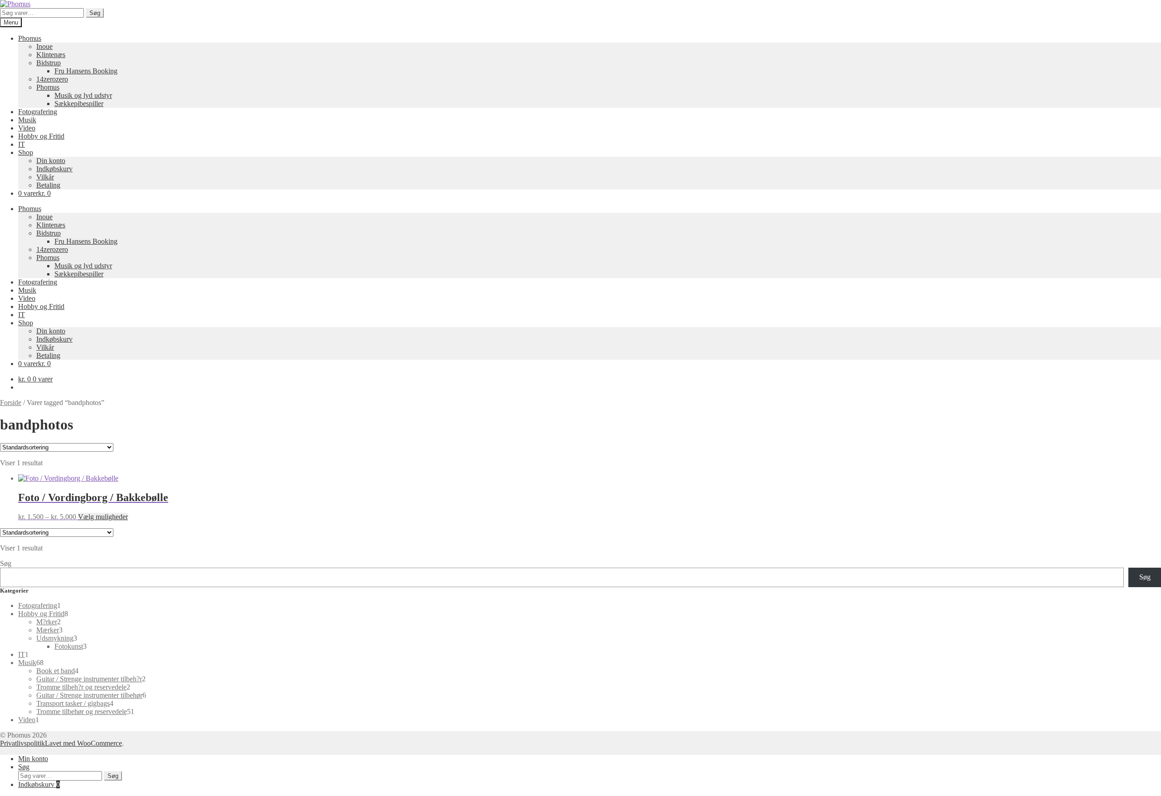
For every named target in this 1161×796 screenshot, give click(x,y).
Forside (10, 402)
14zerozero (52, 79)
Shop (25, 152)
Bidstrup (48, 63)
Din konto (50, 160)
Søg (94, 13)
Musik (27, 120)
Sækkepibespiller (78, 103)
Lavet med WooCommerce (83, 743)
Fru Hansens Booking (85, 71)
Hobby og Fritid (41, 136)
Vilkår (45, 177)
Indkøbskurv (54, 169)
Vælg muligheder (103, 517)
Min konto (33, 758)
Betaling (48, 185)
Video (26, 128)
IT (21, 144)
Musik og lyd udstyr (83, 95)
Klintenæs (50, 54)
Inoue (44, 46)
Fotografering (37, 112)
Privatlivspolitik (22, 743)
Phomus (29, 38)
